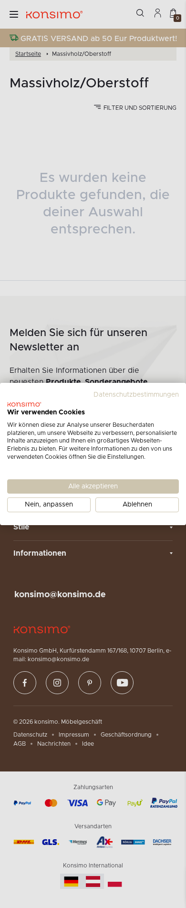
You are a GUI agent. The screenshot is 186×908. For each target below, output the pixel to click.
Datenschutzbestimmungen (136, 394)
